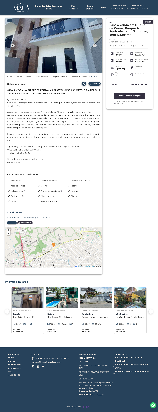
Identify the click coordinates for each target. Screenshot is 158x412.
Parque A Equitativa (59, 77)
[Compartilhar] (84, 84)
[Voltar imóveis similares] (7, 311)
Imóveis (19, 77)
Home (9, 77)
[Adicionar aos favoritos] (41, 289)
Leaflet (79, 267)
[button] (53, 245)
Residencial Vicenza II (79, 77)
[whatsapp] (153, 405)
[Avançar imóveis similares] (150, 311)
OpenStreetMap (89, 267)
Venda (28, 77)
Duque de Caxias (41, 77)
